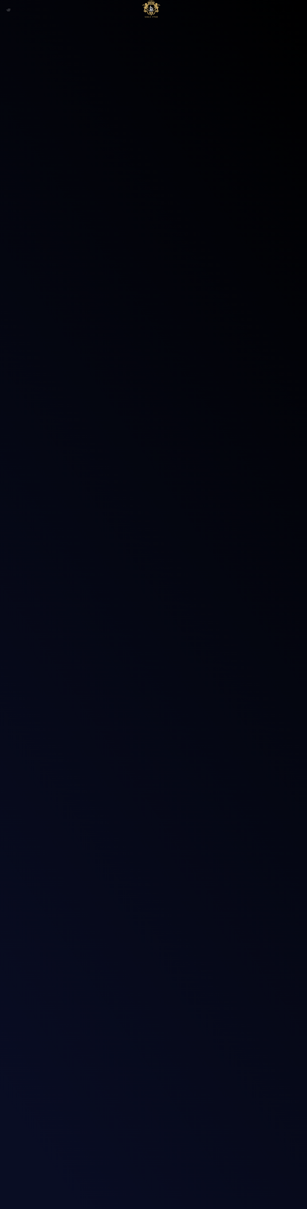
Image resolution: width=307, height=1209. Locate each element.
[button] (8, 10)
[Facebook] (279, 8)
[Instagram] (288, 8)
